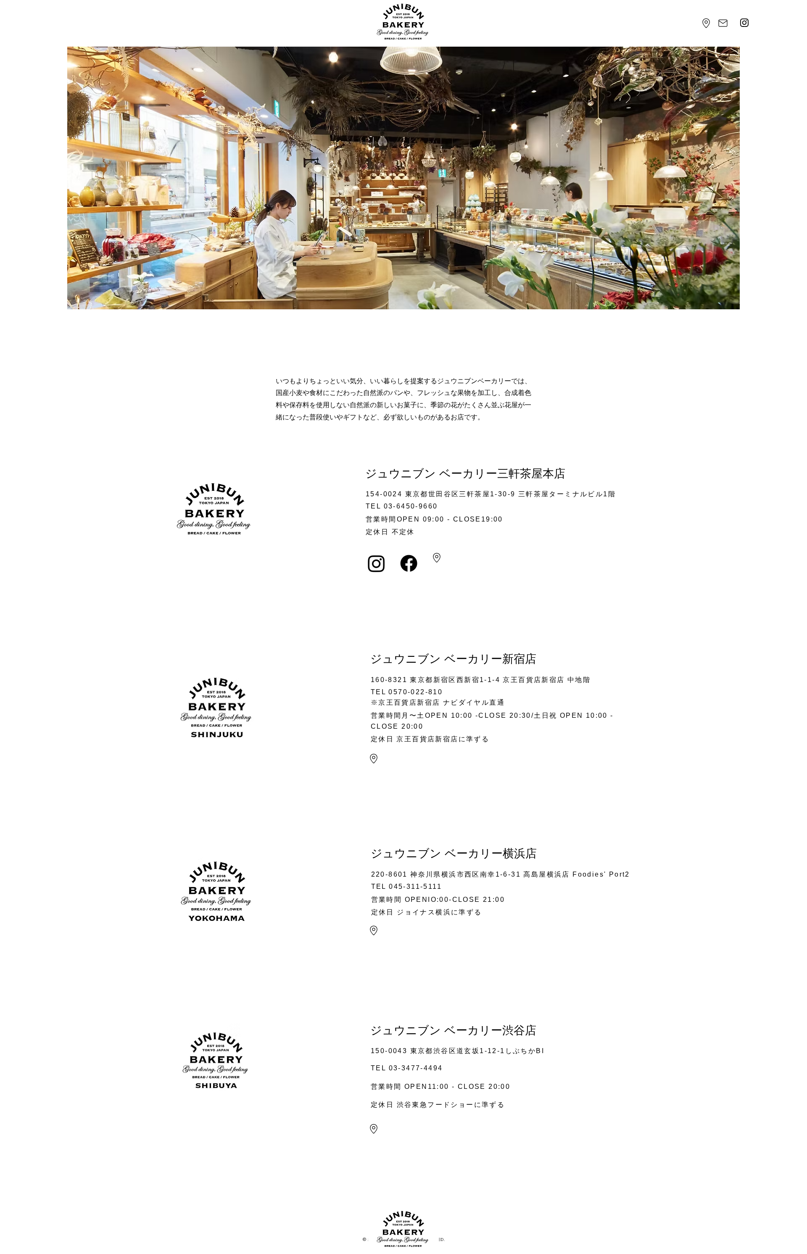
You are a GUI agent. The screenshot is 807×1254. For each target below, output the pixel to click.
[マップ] (706, 23)
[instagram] (744, 23)
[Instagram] (376, 563)
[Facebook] (409, 563)
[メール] (723, 23)
